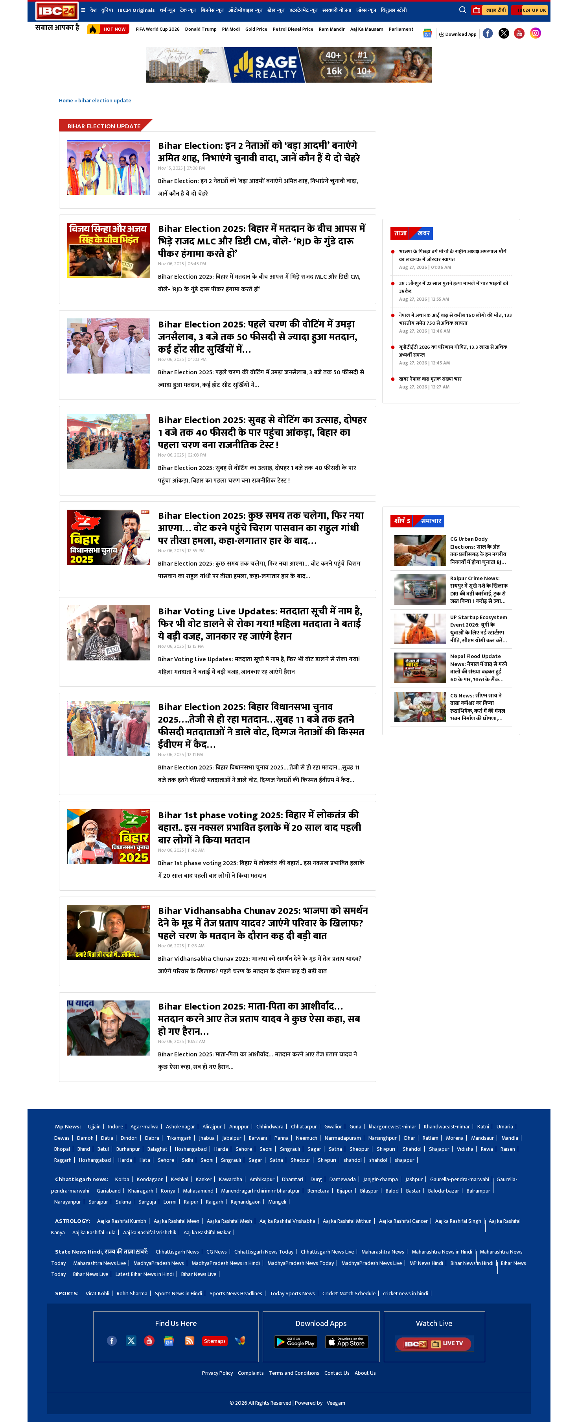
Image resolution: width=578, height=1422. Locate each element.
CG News (216, 1251)
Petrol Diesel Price (293, 29)
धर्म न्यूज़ (167, 10)
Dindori (129, 1138)
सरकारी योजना (337, 10)
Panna (281, 1138)
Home (66, 100)
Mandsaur (482, 1138)
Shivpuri (386, 1149)
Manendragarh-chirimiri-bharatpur (260, 1190)
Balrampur (478, 1190)
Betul (103, 1149)
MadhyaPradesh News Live (371, 1263)
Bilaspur (369, 1190)
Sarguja (147, 1201)
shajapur (404, 1160)
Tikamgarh (179, 1138)
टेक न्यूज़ (188, 10)
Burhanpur (128, 1149)
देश (93, 10)
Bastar (413, 1190)
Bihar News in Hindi (472, 1263)
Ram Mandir (332, 29)
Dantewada (342, 1179)
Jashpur (414, 1179)
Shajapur (439, 1149)
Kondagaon (150, 1179)
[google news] (427, 33)
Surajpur (98, 1201)
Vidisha (465, 1149)
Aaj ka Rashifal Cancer (403, 1221)
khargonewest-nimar (392, 1126)
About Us (365, 1373)
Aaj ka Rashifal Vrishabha (287, 1221)
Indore (115, 1126)
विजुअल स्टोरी (394, 10)
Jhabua (207, 1138)
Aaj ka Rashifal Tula (94, 1232)
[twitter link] (504, 33)
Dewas (62, 1138)
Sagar (314, 1149)
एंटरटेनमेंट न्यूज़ (303, 10)
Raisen (508, 1149)
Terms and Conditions (294, 1373)
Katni (483, 1126)
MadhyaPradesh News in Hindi (225, 1263)
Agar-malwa (144, 1126)
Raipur (191, 1201)
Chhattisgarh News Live (327, 1251)
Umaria (505, 1126)
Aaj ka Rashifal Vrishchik (149, 1232)
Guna (355, 1126)
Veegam (336, 1402)
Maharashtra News (382, 1251)
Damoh (85, 1138)
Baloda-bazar (443, 1190)
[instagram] (535, 33)
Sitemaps (215, 1341)
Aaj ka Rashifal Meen (176, 1221)
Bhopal (62, 1149)
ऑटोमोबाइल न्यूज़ (245, 10)
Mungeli (277, 1201)
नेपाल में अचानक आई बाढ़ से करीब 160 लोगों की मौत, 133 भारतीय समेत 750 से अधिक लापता (455, 323)
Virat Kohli (97, 1293)
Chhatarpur (304, 1126)
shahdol (353, 1160)
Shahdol (412, 1149)
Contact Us (337, 1373)
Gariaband (109, 1190)
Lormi (170, 1201)
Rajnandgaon (246, 1201)
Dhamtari (292, 1179)
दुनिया (107, 10)
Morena (455, 1138)
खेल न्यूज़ (276, 10)
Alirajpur (212, 1126)
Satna (335, 1149)
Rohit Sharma (132, 1293)
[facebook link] (488, 33)
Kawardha (230, 1179)
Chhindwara (269, 1126)
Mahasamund (198, 1190)
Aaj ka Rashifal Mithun (347, 1221)
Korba (122, 1179)
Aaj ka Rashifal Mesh (229, 1221)
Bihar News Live (90, 1274)
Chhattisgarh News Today (263, 1251)
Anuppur (239, 1126)
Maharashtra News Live (99, 1263)
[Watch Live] (434, 1350)
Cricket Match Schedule (349, 1293)
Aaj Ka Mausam (366, 29)
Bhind (83, 1149)
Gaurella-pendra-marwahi (459, 1179)
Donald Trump (201, 29)
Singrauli (290, 1149)
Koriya (168, 1190)
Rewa (487, 1149)
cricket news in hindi (405, 1293)
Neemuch (306, 1138)
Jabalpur (231, 1138)
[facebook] (111, 1344)
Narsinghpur (382, 1138)
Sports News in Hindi (178, 1293)
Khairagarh (140, 1190)
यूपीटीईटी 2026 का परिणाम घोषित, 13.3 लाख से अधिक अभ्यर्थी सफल (453, 355)
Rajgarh (63, 1160)
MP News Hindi (426, 1263)
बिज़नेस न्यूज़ (212, 10)
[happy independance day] (289, 80)
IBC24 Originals (136, 10)
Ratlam (430, 1138)
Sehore (244, 1149)
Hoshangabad (191, 1149)
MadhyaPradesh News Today (300, 1263)
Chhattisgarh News (177, 1251)
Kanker (204, 1179)
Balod (392, 1190)
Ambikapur (262, 1179)
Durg (316, 1179)
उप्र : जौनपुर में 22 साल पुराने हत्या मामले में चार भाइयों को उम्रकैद (453, 291)
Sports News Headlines (236, 1293)
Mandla (509, 1138)
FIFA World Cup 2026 (158, 29)
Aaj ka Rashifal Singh (458, 1221)
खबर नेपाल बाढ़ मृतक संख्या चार (430, 383)
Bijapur (345, 1190)
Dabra (152, 1138)
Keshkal (179, 1179)
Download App (460, 34)
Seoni (266, 1149)
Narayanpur (67, 1201)
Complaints (251, 1373)
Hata (145, 1160)
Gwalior (333, 1126)
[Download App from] (295, 1346)
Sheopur (359, 1149)
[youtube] (519, 33)
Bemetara (318, 1190)
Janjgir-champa (380, 1179)
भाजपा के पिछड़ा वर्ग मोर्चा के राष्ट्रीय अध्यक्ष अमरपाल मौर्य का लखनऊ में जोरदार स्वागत (452, 259)
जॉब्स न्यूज (366, 10)
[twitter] (131, 1344)
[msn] (240, 1344)
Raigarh (214, 1201)
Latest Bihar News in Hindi (145, 1274)
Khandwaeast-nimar (447, 1126)
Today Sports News (292, 1293)
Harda (221, 1149)
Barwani (258, 1138)
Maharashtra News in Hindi (442, 1251)
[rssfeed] (189, 1344)
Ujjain (94, 1126)
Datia (107, 1138)
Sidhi (187, 1160)
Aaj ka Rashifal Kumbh (121, 1221)
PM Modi (231, 29)
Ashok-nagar (180, 1126)
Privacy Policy (217, 1373)
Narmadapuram (343, 1138)
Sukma (123, 1201)
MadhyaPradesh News (158, 1263)
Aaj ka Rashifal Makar (207, 1232)
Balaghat (157, 1149)
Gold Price (256, 29)
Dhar (409, 1138)
